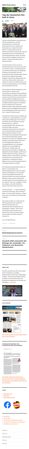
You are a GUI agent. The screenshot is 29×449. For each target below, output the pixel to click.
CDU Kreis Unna (8, 393)
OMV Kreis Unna (9, 5)
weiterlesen (13, 282)
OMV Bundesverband (9, 397)
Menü (24, 4)
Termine (4, 440)
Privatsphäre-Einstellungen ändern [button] (13, 420)
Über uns (4, 433)
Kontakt (4, 443)
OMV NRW (6, 395)
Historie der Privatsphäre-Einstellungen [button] (14, 422)
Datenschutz (7, 418)
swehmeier (4, 223)
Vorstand (4, 430)
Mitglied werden (6, 437)
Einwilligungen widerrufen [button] (11, 424)
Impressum (7, 416)
